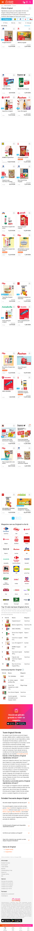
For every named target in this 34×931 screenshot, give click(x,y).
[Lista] (27, 2)
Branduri (3, 868)
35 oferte (4, 25)
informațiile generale (22, 754)
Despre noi (3, 872)
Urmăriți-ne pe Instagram (7, 884)
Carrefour (5, 810)
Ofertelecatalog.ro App (6, 870)
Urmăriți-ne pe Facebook (7, 883)
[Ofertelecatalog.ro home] (9, 2)
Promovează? (4, 864)
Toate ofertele (7, 5)
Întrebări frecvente (5, 863)
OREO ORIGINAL (16, 811)
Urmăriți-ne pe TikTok (6, 888)
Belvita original (7, 811)
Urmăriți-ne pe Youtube (6, 886)
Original (9, 808)
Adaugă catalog (5, 874)
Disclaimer (28, 925)
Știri (2, 876)
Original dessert (24, 810)
